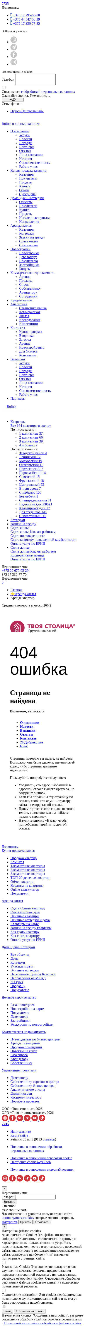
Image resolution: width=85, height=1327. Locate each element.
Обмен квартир (21, 881)
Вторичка (26, 335)
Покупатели (28, 178)
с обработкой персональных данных (48, 91)
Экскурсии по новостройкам (31, 1024)
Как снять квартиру (25, 936)
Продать (25, 182)
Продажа (25, 280)
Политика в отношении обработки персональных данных (36, 1148)
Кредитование (21, 300)
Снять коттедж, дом (25, 912)
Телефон (8, 79)
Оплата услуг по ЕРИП (27, 543)
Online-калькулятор (24, 889)
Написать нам (20, 1131)
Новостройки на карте (27, 1009)
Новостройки (20, 249)
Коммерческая (29, 312)
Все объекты (19, 954)
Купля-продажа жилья (18, 850)
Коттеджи (26, 233)
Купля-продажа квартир (28, 170)
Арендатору (28, 292)
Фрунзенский (31, 480)
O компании (29, 722)
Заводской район (33, 453)
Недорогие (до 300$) (35, 504)
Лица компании (31, 155)
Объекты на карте (23, 1051)
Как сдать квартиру (24, 932)
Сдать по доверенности (27, 535)
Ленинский (30, 457)
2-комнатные (31, 437)
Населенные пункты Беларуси (33, 974)
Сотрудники (28, 296)
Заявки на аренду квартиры (30, 928)
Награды (25, 143)
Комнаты (17, 862)
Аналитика (18, 304)
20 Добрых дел (31, 742)
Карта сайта (19, 1135)
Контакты (17, 328)
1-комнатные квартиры (27, 866)
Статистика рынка (33, 308)
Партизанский (31, 469)
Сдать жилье (28, 241)
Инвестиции (28, 324)
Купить (24, 186)
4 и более (28, 445)
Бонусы (25, 269)
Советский (29, 477)
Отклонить (42, 1222)
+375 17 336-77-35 (26, 23)
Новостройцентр (31, 347)
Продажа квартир (23, 858)
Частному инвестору (25, 1097)
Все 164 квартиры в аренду (30, 425)
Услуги (24, 135)
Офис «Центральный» (27, 111)
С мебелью (30, 492)
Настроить (9, 1222)
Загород (25, 339)
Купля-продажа (30, 331)
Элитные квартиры (24, 916)
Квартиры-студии (34, 508)
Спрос (24, 284)
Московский (30, 461)
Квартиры (26, 174)
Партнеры (26, 147)
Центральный (31, 484)
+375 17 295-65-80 (26, 15)
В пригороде (30, 488)
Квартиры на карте (24, 924)
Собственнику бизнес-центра (32, 1085)
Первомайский (32, 473)
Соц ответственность (35, 390)
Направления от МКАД (28, 978)
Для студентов (33, 512)
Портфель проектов (25, 1101)
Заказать (9, 1201)
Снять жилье (28, 245)
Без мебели (28, 496)
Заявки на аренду (32, 237)
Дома (14, 958)
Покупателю (28, 261)
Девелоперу (28, 257)
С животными (32, 516)
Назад (7, 1311)
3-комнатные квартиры (27, 874)
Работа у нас (28, 166)
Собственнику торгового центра (34, 1081)
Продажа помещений (26, 1047)
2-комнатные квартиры (27, 870)
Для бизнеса (28, 351)
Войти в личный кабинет (20, 124)
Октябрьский (31, 465)
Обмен (24, 190)
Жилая (24, 316)
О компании (19, 131)
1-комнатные (31, 433)
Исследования (29, 320)
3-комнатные (31, 441)
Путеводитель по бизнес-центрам (35, 1039)
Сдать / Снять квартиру (27, 908)
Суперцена (27, 194)
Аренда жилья (21, 225)
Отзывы (25, 151)
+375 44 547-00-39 (26, 19)
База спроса (19, 1055)
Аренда (24, 276)
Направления (29, 221)
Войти (11, 406)
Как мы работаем (43, 532)
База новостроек (22, 1005)
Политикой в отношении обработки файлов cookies (42, 1323)
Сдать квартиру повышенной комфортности (43, 539)
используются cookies (18, 1218)
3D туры (16, 982)
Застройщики (29, 265)
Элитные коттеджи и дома (30, 920)
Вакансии (17, 359)
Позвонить (10, 846)
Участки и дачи (21, 966)
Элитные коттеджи (24, 970)
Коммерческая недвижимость (32, 273)
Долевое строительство (19, 997)
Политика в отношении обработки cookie (41, 1158)
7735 (5, 3)
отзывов (49, 1139)
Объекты (25, 202)
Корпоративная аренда (27, 555)
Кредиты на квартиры (26, 885)
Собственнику (30, 288)
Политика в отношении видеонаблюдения (41, 1169)
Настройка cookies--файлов (30, 1162)
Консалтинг (28, 355)
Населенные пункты (34, 217)
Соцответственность (34, 162)
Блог (24, 746)
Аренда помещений (25, 1043)
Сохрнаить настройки (30, 1311)
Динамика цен (21, 1093)
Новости (25, 139)
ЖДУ (13, 99)
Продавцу (17, 986)
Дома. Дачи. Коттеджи (27, 198)
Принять (25, 1222)
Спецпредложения (35, 500)
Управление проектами (19, 1070)
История (25, 159)
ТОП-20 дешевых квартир (29, 877)
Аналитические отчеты (27, 1089)
